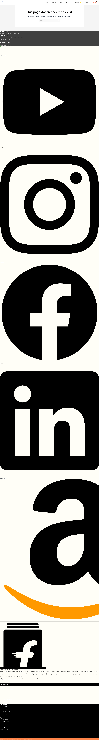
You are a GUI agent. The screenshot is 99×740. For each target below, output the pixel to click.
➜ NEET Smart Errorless (8, 689)
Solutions (68, 2)
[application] (88, 2)
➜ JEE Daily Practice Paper (8, 695)
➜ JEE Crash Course (6, 697)
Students (54, 2)
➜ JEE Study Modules (7, 693)
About (86, 2)
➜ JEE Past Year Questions (8, 699)
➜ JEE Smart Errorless (7, 692)
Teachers (61, 2)
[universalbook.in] (5, 2)
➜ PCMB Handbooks (6, 703)
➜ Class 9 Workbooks (7, 687)
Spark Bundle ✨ (77, 2)
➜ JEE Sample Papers (6, 701)
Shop (47, 2)
